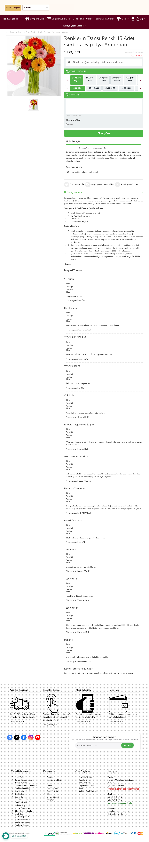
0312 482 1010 (115, 797)
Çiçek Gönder (52, 791)
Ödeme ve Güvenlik (23, 800)
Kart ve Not (75, 95)
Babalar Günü (85, 782)
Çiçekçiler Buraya (22, 825)
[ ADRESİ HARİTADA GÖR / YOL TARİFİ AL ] (123, 789)
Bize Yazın (19, 791)
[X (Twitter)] (16, 737)
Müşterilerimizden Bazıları (26, 785)
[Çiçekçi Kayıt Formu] (52, 711)
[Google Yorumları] (10, 737)
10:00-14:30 (94, 88)
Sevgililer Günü (85, 777)
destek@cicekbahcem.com (118, 811)
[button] (12, 18)
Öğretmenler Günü (86, 785)
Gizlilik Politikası (21, 802)
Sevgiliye (50, 800)
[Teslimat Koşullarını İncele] (19, 711)
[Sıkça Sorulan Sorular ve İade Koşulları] (118, 711)
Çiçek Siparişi (52, 788)
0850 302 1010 (115, 800)
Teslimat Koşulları (22, 805)
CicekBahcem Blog (22, 788)
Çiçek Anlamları (21, 819)
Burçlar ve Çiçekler (22, 822)
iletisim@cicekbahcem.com (119, 814)
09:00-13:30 (78, 88)
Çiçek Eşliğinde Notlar (24, 817)
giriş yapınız (114, 673)
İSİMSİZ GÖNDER (73, 120)
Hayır (70, 124)
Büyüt (33, 66)
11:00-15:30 (110, 88)
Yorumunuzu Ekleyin (100, 148)
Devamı (68, 264)
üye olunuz (128, 673)
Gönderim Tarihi (77, 71)
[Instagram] (30, 737)
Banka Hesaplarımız (23, 780)
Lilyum (49, 785)
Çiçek (49, 794)
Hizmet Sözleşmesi (22, 808)
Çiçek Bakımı (20, 814)
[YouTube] (37, 737)
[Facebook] (23, 737)
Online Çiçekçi (53, 797)
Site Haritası (20, 794)
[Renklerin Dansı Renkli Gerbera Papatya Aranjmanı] (33, 105)
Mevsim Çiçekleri (54, 780)
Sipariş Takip (20, 797)
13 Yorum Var (83, 148)
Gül (48, 782)
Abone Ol (127, 745)
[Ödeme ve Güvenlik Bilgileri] (85, 711)
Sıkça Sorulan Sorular (23, 811)
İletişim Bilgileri (21, 782)
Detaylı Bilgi (16, 721)
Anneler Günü (85, 780)
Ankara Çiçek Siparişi (88, 791)
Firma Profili (19, 777)
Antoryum (51, 777)
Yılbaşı (82, 788)
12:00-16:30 (126, 88)
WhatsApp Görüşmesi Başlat (120, 803)
